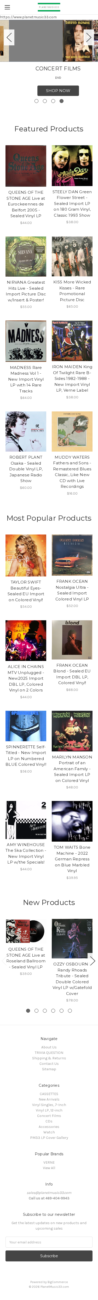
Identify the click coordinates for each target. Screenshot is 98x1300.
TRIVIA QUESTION (49, 1052)
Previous (9, 37)
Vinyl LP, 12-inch (49, 1110)
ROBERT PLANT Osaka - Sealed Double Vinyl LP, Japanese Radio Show (26, 469)
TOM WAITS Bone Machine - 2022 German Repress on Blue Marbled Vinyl (72, 859)
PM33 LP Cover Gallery (49, 1137)
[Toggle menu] (7, 7)
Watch (49, 1132)
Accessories (49, 1127)
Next (89, 37)
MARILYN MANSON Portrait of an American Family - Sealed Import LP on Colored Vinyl (72, 769)
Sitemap (49, 1069)
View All (49, 1168)
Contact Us (49, 1063)
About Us (49, 1047)
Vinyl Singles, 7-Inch (49, 1105)
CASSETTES (49, 1094)
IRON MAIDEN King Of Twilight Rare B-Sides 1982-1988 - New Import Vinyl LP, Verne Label (72, 378)
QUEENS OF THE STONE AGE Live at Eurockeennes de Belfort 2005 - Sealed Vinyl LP (26, 204)
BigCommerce (58, 1282)
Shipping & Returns (49, 1058)
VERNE (49, 1162)
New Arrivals (49, 1099)
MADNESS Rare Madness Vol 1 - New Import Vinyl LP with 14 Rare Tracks (26, 379)
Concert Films (49, 1116)
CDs (49, 1121)
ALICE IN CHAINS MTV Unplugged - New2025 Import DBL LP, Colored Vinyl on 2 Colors (26, 678)
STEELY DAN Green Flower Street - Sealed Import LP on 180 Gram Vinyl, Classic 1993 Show (72, 203)
